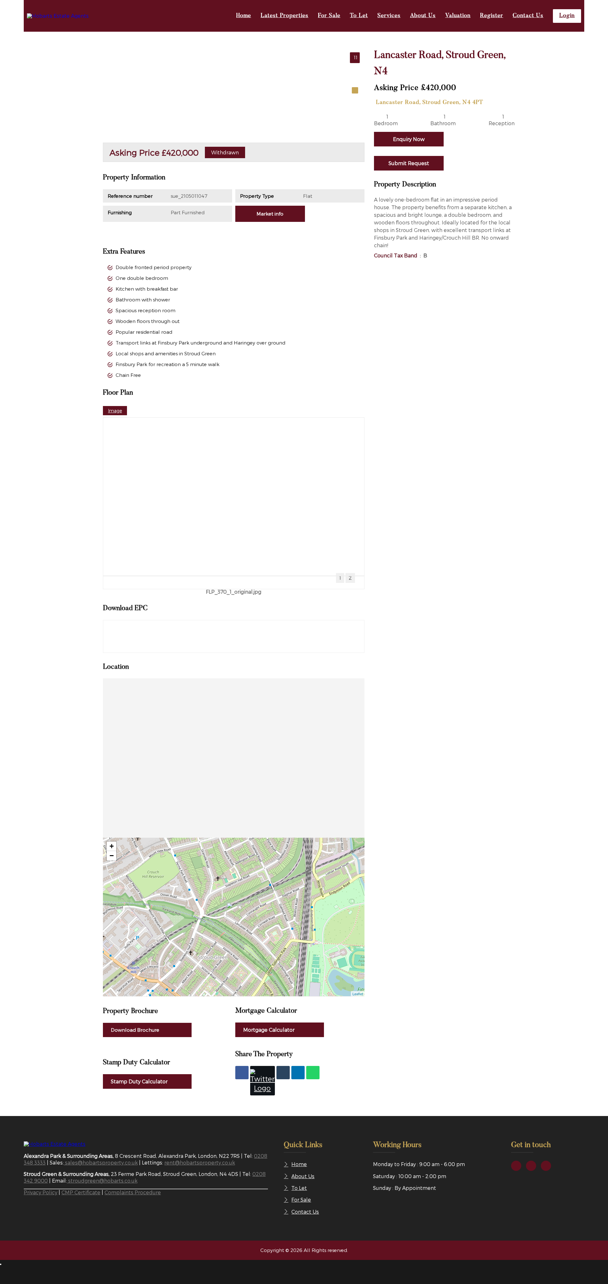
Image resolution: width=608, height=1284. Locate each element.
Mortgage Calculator (268, 1030)
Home (243, 16)
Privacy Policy (40, 1192)
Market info (269, 213)
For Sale (329, 16)
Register (491, 16)
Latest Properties (284, 16)
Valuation (458, 16)
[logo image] (55, 1144)
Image (115, 410)
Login (567, 16)
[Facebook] (242, 1072)
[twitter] (531, 1166)
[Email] (283, 1072)
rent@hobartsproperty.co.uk (199, 1162)
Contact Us (528, 16)
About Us (423, 16)
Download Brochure (135, 1030)
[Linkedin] (298, 1072)
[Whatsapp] (313, 1072)
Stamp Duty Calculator (139, 1081)
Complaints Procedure (132, 1192)
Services (389, 16)
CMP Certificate (80, 1192)
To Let (359, 16)
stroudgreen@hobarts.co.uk (102, 1181)
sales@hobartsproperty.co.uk (101, 1162)
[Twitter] (262, 1080)
